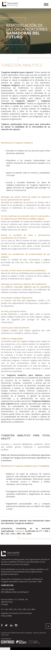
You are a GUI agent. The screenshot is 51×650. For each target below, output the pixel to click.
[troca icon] (46, 5)
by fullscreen (5, 633)
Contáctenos (7, 520)
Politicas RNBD (6, 616)
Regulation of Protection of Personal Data (16, 613)
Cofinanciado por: (6, 639)
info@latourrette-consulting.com (16, 592)
